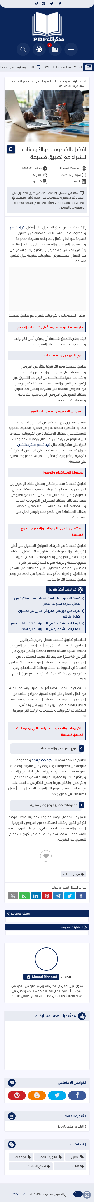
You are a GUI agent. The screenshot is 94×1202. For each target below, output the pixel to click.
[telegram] (35, 3)
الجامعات (20, 1157)
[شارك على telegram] (58, 895)
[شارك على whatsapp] (24, 895)
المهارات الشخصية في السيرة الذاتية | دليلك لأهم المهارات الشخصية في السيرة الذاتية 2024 (46, 626)
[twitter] (51, 3)
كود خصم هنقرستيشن (33, 444)
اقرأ (77, 1194)
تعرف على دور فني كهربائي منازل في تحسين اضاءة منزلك (49, 613)
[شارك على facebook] (81, 895)
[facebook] (60, 3)
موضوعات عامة (55, 81)
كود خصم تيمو (42, 760)
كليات (75, 1166)
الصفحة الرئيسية (77, 81)
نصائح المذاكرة (37, 1166)
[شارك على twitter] (69, 895)
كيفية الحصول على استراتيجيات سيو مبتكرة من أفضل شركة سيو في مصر (47, 601)
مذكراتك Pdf (20, 1194)
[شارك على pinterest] (47, 895)
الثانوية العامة (48, 1157)
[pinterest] (43, 3)
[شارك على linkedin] (36, 895)
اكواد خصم (17, 227)
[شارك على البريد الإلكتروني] (13, 895)
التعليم (75, 1157)
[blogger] (37, 1095)
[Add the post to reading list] (11, 149)
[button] (39, 49)
